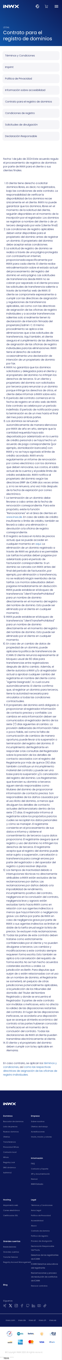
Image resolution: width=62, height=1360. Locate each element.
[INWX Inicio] (11, 6)
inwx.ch (42, 1320)
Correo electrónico (11, 1210)
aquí (38, 544)
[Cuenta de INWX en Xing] (4, 1305)
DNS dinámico (9, 1167)
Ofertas (6, 1137)
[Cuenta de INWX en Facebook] (22, 1305)
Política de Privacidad (41, 1215)
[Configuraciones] (37, 6)
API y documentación (40, 1174)
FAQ (33, 1163)
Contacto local (10, 1152)
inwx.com (10, 1320)
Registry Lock (9, 1162)
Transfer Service (10, 1257)
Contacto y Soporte (39, 1168)
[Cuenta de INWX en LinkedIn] (33, 1305)
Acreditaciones (38, 1131)
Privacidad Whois (11, 1147)
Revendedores (9, 1247)
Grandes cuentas (11, 1252)
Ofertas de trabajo (39, 1126)
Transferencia (9, 1142)
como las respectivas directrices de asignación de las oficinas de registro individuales (30, 1071)
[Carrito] (46, 6)
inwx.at (32, 1320)
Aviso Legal (36, 1210)
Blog (5, 1285)
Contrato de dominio (40, 1231)
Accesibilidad (37, 1220)
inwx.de (22, 1320)
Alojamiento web (10, 1205)
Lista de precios (10, 1126)
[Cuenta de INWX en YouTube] (39, 1305)
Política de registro (39, 1236)
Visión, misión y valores (41, 1137)
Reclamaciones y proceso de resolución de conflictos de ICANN (44, 1277)
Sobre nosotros (38, 1121)
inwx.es (52, 1320)
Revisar (34, 1179)
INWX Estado (37, 1184)
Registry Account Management (17, 1262)
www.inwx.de (14, 517)
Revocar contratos (39, 1286)
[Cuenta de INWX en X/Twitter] (10, 1305)
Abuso (34, 1225)
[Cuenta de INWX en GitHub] (27, 1305)
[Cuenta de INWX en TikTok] (44, 1305)
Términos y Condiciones (42, 1205)
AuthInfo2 (7, 1172)
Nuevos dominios (11, 1131)
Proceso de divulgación (41, 1241)
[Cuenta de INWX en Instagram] (16, 1305)
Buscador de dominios (13, 1121)
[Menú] (56, 6)
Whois (6, 1157)
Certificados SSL (10, 1215)
